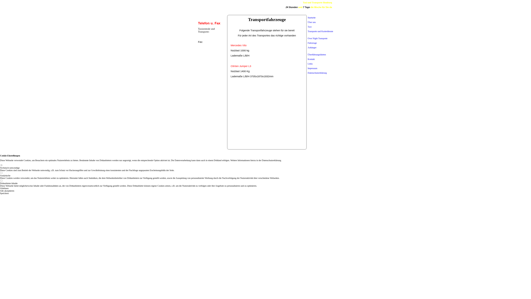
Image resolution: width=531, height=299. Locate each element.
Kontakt (311, 59)
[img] (251, 7)
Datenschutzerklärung (317, 73)
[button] (141, 188)
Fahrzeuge (312, 43)
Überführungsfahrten (317, 54)
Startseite (312, 17)
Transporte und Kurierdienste (320, 31)
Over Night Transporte (317, 38)
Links (310, 64)
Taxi (310, 27)
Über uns (312, 22)
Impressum (312, 68)
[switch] (1, 165)
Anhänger (312, 47)
